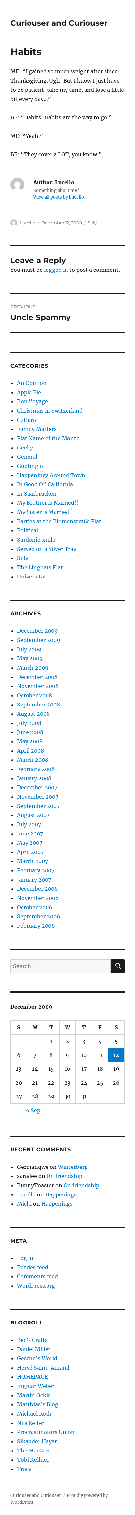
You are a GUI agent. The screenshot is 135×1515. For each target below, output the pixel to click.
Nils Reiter (30, 1423)
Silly (92, 222)
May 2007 (29, 842)
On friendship (64, 1176)
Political (27, 530)
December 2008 (37, 677)
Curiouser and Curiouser (58, 23)
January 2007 (34, 879)
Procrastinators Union (46, 1432)
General (27, 456)
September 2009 (38, 640)
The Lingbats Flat (40, 567)
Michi (24, 1203)
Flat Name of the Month (48, 438)
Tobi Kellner (33, 1459)
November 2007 (37, 796)
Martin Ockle (34, 1395)
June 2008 (30, 732)
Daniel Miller (33, 1349)
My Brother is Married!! (47, 503)
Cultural (27, 420)
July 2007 (29, 824)
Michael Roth (34, 1413)
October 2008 (34, 695)
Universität (31, 576)
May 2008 (30, 741)
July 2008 (29, 723)
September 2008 (38, 704)
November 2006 (38, 898)
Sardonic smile (36, 539)
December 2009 (37, 631)
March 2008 (32, 760)
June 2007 (30, 833)
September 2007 (38, 806)
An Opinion (32, 383)
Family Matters (37, 429)
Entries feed (32, 1267)
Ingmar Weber (35, 1386)
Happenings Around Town (51, 475)
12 (116, 1055)
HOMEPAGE (32, 1377)
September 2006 (38, 916)
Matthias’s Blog (37, 1404)
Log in (25, 1258)
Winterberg (73, 1167)
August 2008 (33, 713)
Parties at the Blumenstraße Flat (59, 521)
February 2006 (36, 925)
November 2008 (38, 686)
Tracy (24, 1469)
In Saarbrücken (37, 493)
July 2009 (29, 649)
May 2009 (30, 658)
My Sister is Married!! (45, 512)
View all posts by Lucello (58, 197)
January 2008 (34, 778)
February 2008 (36, 769)
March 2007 (32, 861)
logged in (56, 270)
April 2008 (30, 750)
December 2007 (37, 787)
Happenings (61, 1194)
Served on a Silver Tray (46, 549)
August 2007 (33, 815)
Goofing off (32, 466)
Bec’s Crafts (32, 1340)
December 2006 (37, 889)
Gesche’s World (37, 1358)
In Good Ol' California (45, 484)
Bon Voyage (32, 401)
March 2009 (32, 667)
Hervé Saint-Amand (43, 1367)
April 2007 (30, 852)
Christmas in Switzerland (50, 410)
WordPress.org (36, 1285)
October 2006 (34, 907)
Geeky (25, 447)
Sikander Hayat (37, 1441)
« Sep (33, 1110)
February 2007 (35, 870)
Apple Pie (29, 392)
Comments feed (37, 1276)
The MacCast (33, 1450)
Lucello (27, 222)
